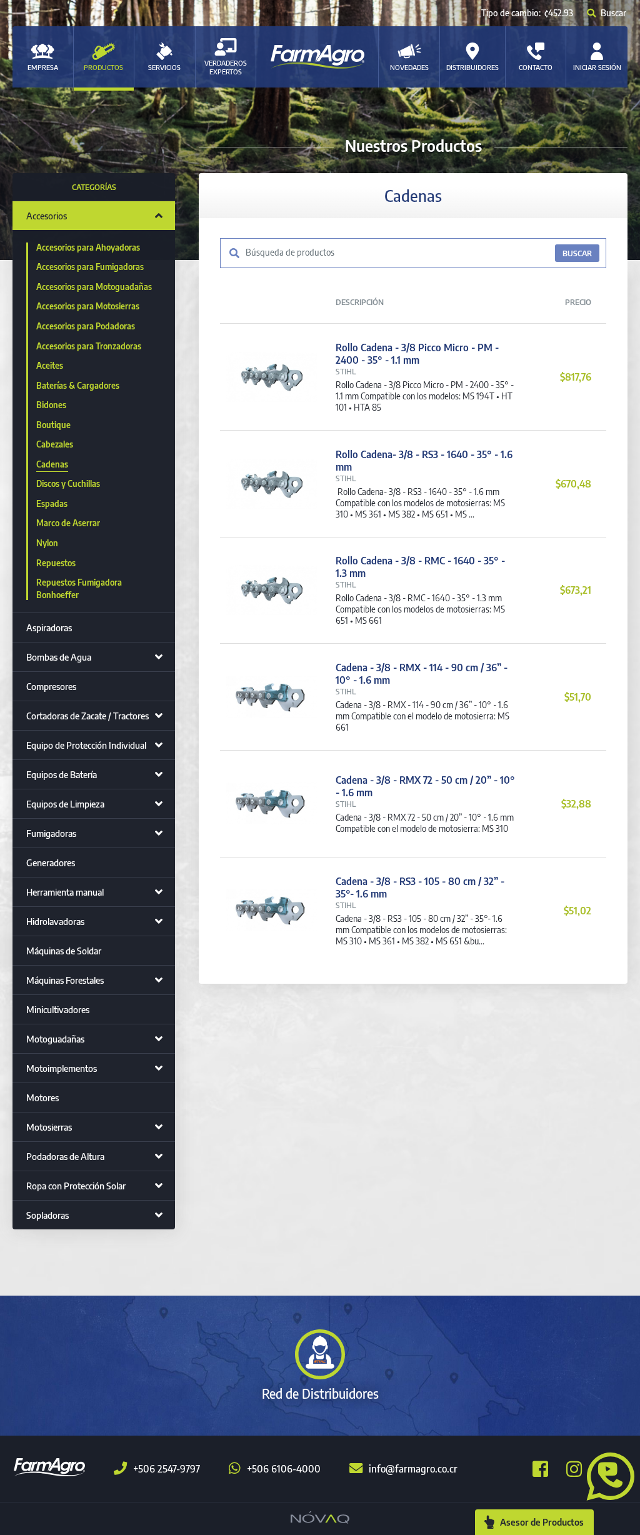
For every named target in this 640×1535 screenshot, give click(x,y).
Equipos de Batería (61, 774)
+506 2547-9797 (166, 1468)
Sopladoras (47, 1215)
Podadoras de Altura (65, 1156)
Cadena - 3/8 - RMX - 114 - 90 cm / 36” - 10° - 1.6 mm (422, 673)
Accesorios (46, 215)
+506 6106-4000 (284, 1468)
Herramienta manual (65, 892)
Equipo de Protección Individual (86, 745)
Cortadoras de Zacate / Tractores (87, 715)
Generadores (50, 862)
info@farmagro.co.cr (413, 1468)
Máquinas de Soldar (63, 950)
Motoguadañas (55, 1038)
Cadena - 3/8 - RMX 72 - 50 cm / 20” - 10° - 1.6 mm (425, 786)
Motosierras (49, 1126)
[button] (605, 1475)
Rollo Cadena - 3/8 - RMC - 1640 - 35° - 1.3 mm (420, 566)
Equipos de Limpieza (65, 803)
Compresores (51, 686)
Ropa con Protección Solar (76, 1185)
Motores (42, 1097)
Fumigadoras (51, 833)
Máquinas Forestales (65, 980)
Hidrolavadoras (55, 921)
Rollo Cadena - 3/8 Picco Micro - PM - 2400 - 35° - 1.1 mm (417, 353)
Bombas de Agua (58, 656)
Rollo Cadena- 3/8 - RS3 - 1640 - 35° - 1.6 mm (424, 460)
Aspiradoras (49, 627)
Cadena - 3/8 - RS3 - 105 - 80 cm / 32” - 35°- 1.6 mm (420, 887)
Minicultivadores (57, 1009)
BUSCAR (577, 253)
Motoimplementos (61, 1068)
